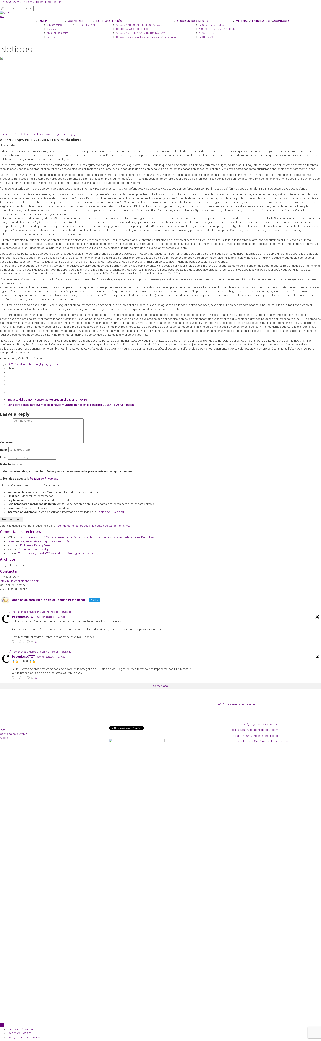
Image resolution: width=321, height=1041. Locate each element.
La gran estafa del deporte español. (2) (44, 541)
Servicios (51, 37)
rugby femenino (54, 364)
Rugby (72, 134)
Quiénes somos (55, 25)
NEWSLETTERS (207, 33)
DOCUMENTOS (200, 21)
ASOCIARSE (184, 21)
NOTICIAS (102, 21)
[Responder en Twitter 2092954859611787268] (14, 678)
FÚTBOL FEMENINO (86, 25)
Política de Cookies (19, 1033)
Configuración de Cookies (23, 1037)
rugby (39, 364)
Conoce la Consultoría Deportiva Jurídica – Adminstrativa (146, 37)
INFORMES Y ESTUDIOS (211, 25)
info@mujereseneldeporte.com (42, 2)
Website (5, 464)
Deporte (30, 134)
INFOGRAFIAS (206, 37)
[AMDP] (5, 12)
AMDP (43, 21)
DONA (3, 730)
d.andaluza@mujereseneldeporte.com (258, 724)
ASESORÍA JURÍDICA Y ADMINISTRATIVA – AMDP (142, 33)
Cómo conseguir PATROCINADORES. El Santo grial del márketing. (58, 553)
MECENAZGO (244, 21)
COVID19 (12, 364)
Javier (11, 541)
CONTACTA (282, 21)
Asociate (5, 737)
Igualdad (61, 134)
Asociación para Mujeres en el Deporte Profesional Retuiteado (42, 612)
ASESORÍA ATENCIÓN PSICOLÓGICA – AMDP (140, 25)
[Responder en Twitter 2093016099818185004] (14, 642)
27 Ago (61, 617)
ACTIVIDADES (76, 21)
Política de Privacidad (44, 478)
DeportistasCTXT (23, 616)
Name (4, 449)
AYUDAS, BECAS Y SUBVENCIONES (217, 29)
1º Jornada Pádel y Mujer (35, 545)
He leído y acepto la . (30, 478)
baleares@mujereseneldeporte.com (255, 730)
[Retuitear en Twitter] (10, 611)
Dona (3, 17)
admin (4, 134)
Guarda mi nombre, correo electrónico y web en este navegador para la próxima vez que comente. (67, 471)
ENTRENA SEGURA (263, 21)
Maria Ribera (27, 364)
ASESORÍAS (116, 21)
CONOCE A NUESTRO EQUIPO (132, 29)
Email (3, 457)
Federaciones (46, 134)
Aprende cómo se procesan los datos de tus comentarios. (93, 525)
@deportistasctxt (45, 617)
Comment (6, 442)
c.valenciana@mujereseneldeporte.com (263, 741)
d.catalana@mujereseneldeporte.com (256, 735)
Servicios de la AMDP (13, 734)
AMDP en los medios (57, 33)
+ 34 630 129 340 (10, 2)
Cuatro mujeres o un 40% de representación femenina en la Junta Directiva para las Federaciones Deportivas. (86, 537)
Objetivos (51, 29)
